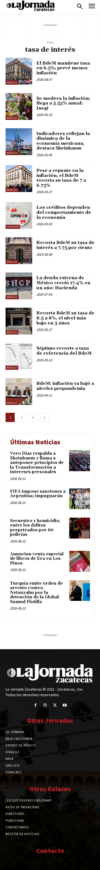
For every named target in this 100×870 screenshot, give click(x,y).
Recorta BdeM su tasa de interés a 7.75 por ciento (65, 245)
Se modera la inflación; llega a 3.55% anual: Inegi (63, 103)
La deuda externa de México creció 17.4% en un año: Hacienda (63, 282)
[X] (54, 705)
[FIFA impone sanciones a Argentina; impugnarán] (79, 498)
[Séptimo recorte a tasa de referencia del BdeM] (19, 356)
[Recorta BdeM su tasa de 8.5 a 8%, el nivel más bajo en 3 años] (19, 321)
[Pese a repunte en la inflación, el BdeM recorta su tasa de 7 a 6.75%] (19, 178)
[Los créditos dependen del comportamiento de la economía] (19, 215)
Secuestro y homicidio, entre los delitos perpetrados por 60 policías (35, 527)
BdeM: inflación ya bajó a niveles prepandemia (65, 386)
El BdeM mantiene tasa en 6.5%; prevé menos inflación (63, 68)
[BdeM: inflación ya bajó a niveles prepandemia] (19, 391)
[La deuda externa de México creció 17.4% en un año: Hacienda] (19, 285)
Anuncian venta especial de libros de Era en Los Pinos (37, 558)
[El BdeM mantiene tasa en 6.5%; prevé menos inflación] (19, 71)
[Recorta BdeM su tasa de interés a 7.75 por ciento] (19, 250)
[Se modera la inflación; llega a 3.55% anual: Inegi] (19, 106)
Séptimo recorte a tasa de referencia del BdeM (64, 350)
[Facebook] (35, 705)
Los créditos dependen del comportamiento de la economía (63, 212)
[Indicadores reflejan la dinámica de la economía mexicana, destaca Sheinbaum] (19, 141)
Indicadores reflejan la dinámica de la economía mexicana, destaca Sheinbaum (63, 141)
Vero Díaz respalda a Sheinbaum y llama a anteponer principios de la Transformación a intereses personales (37, 463)
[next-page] (44, 417)
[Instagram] (45, 705)
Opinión (13, 227)
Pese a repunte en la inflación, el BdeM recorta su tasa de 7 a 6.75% (61, 178)
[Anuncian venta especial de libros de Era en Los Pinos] (79, 561)
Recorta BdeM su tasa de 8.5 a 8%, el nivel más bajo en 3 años (65, 318)
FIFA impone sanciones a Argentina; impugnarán (38, 494)
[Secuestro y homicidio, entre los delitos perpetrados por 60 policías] (79, 528)
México (12, 82)
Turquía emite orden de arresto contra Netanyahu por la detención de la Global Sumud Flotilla (36, 593)
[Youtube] (64, 705)
